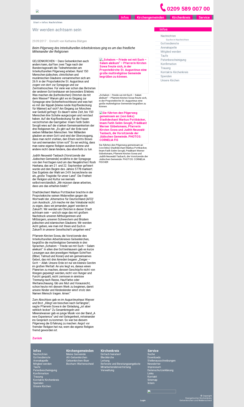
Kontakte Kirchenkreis (174, 72)
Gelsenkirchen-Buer (77, 360)
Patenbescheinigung (173, 60)
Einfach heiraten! (111, 354)
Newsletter (154, 363)
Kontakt (152, 376)
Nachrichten (168, 36)
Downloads (154, 357)
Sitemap (152, 379)
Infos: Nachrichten (52, 22)
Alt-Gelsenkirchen (76, 357)
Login (143, 400)
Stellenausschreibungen (162, 360)
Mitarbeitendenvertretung (116, 367)
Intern (151, 383)
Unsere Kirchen (170, 80)
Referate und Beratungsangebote (120, 363)
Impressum (154, 367)
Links (151, 373)
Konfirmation (168, 64)
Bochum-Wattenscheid (80, 363)
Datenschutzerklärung (160, 370)
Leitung (105, 360)
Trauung (166, 68)
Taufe (164, 55)
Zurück (37, 338)
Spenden (166, 76)
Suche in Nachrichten (177, 39)
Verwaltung (107, 370)
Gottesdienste (170, 43)
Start (36, 22)
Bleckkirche (107, 357)
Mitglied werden (171, 51)
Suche (151, 354)
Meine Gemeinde (76, 354)
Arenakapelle (169, 47)
